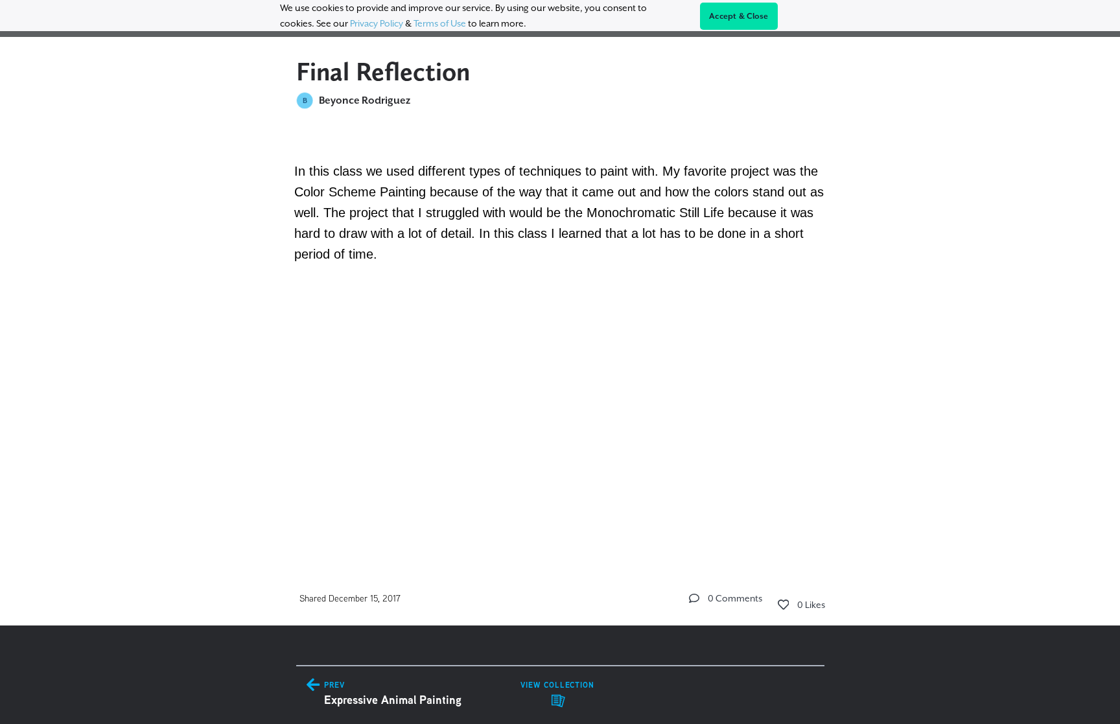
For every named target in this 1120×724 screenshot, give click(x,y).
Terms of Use (440, 23)
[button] (694, 598)
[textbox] (560, 210)
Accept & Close (739, 16)
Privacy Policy (376, 23)
